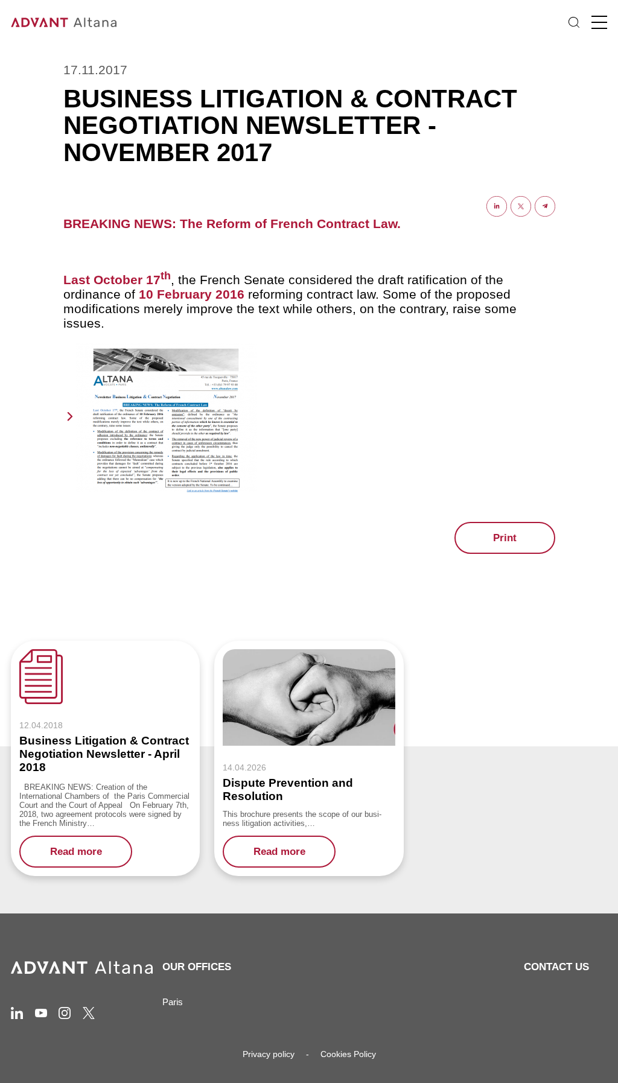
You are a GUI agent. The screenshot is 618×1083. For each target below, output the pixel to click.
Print (505, 538)
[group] (105, 758)
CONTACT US (556, 967)
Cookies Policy (348, 1054)
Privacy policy (269, 1054)
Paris (172, 1002)
